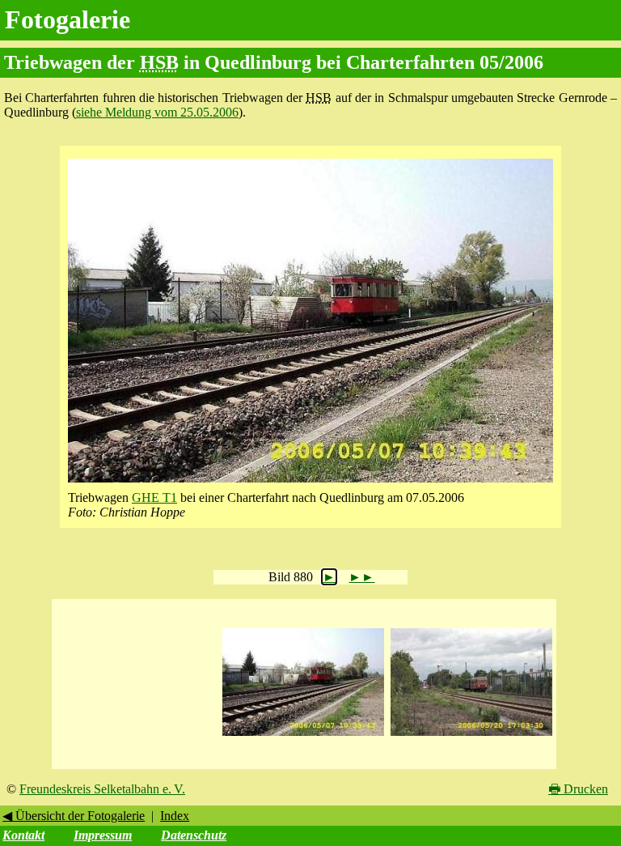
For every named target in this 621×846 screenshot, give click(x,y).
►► (361, 577)
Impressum (103, 835)
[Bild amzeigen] (303, 736)
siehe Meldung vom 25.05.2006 (157, 112)
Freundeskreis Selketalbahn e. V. (102, 789)
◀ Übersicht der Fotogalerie (73, 816)
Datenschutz (193, 835)
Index (174, 816)
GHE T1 (154, 497)
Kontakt (23, 835)
